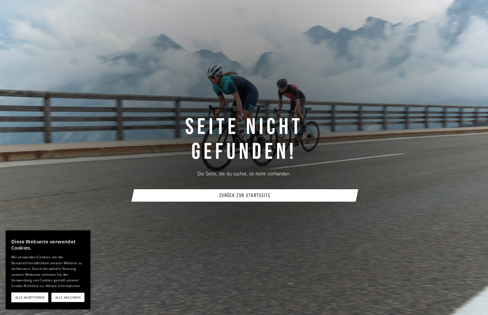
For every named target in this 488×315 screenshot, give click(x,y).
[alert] (48, 269)
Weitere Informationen (62, 286)
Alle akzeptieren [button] (29, 297)
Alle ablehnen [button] (67, 297)
